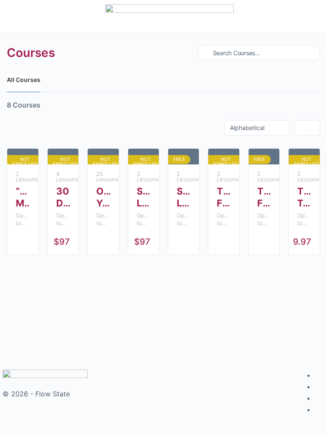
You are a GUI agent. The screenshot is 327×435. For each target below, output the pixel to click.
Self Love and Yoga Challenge (183, 197)
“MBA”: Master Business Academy (22, 197)
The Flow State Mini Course (264, 197)
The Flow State (223, 197)
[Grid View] (301, 128)
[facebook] (319, 375)
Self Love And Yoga (143, 197)
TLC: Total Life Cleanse (304, 197)
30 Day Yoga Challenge (63, 197)
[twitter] (319, 398)
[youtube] (319, 409)
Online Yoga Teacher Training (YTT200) (103, 197)
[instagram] (319, 386)
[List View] (313, 128)
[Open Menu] (16, 15)
